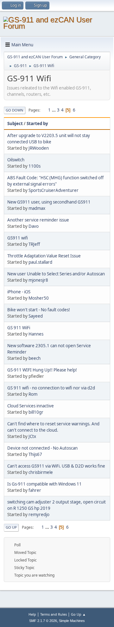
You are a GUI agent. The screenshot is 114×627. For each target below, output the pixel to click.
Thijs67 (35, 454)
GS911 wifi (17, 238)
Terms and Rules (53, 614)
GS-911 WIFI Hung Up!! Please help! (42, 370)
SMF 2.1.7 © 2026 (43, 621)
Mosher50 (38, 298)
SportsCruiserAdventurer (53, 190)
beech (34, 358)
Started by (37, 123)
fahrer (34, 490)
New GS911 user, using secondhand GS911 (49, 202)
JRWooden (38, 148)
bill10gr (35, 412)
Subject (15, 123)
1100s (34, 166)
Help (32, 614)
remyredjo (38, 514)
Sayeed (35, 316)
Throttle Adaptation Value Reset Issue (44, 256)
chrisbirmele (40, 472)
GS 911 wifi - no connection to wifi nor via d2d (51, 388)
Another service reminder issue (38, 220)
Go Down (14, 110)
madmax (36, 208)
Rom (32, 394)
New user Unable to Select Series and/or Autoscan (56, 274)
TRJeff (34, 244)
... (54, 110)
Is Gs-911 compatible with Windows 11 (44, 484)
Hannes (35, 334)
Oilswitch (15, 160)
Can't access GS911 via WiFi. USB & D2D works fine (56, 466)
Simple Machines (72, 621)
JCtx (32, 436)
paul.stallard (40, 262)
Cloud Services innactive (30, 406)
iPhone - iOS (18, 292)
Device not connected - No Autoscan (42, 448)
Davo (33, 226)
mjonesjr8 (38, 280)
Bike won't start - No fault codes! (38, 310)
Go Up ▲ (78, 614)
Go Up (11, 527)
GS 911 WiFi (18, 328)
